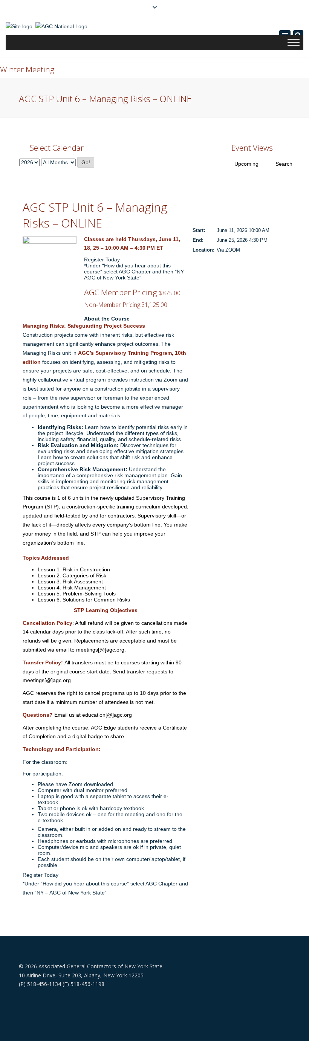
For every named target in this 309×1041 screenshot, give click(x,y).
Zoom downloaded (91, 784)
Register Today (102, 259)
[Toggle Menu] (294, 42)
